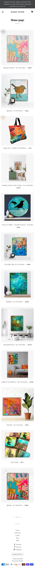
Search (17, 530)
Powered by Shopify (17, 561)
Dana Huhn (17, 12)
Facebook (18, 544)
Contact (17, 535)
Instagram (18, 549)
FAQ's (17, 540)
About (17, 538)
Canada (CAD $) (16, 554)
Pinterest (18, 547)
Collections (17, 533)
